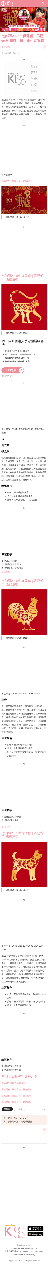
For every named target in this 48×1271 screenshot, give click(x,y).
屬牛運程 (16, 1089)
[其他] (45, 48)
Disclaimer (17, 1255)
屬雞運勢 (16, 181)
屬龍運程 (16, 1096)
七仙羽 (19, 1109)
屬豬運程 (27, 1102)
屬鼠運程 (5, 1089)
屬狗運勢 (27, 181)
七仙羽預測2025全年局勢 (13, 1083)
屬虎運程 (27, 1089)
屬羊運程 (16, 1102)
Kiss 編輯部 (6, 53)
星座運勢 (5, 47)
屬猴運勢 (5, 181)
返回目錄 (5, 572)
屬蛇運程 (27, 1096)
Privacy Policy (29, 1255)
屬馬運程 (5, 1102)
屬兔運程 (5, 1096)
